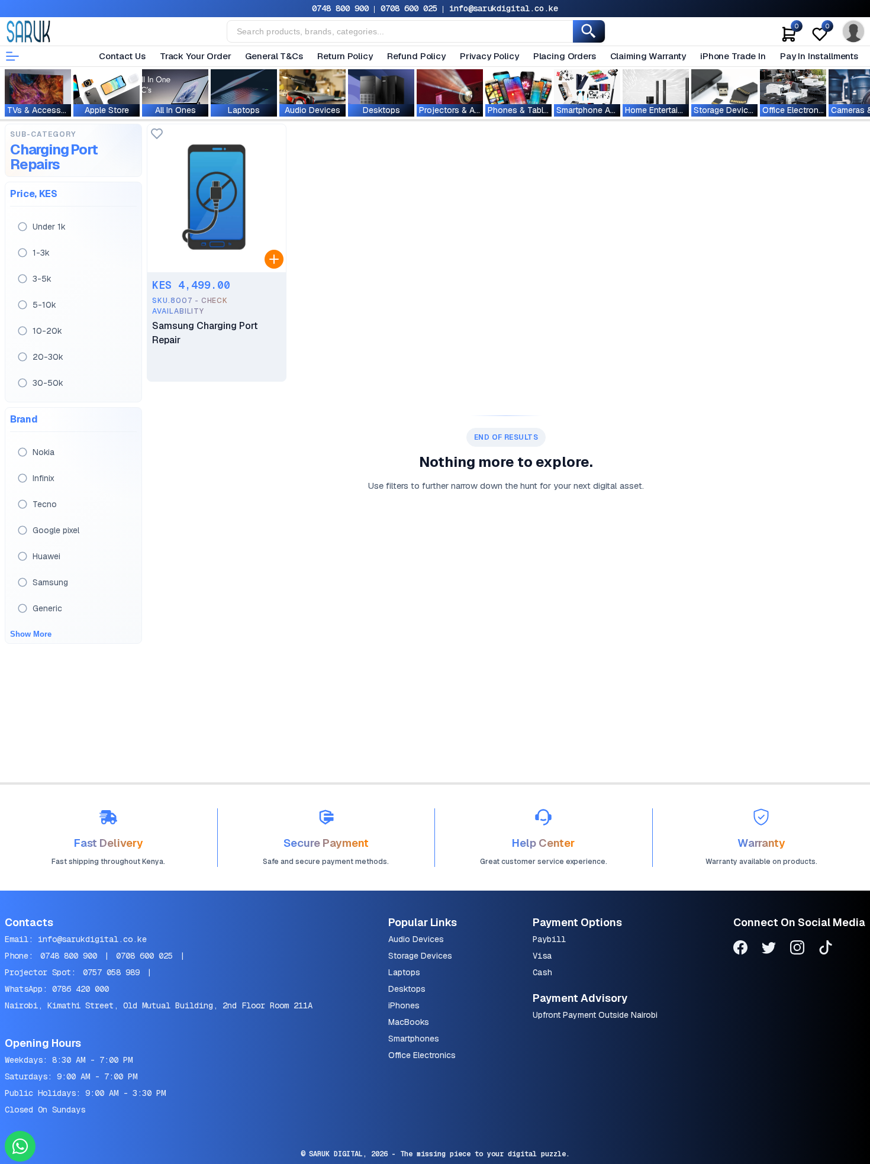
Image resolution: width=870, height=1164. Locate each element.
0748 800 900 (340, 8)
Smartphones (413, 1038)
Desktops (407, 989)
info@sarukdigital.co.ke (503, 8)
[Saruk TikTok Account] (826, 949)
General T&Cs (273, 56)
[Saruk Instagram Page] (797, 949)
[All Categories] (12, 56)
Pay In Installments (819, 56)
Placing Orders (564, 56)
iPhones (404, 1005)
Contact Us (122, 56)
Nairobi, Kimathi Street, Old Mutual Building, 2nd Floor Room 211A (158, 1005)
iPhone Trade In (733, 56)
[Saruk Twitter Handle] (769, 949)
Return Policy (345, 56)
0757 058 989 (111, 972)
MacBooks (408, 1022)
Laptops (404, 972)
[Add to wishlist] (156, 134)
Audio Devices (416, 939)
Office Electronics (422, 1055)
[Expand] (274, 259)
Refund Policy (416, 56)
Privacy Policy (489, 56)
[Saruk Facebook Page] (740, 949)
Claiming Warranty (648, 56)
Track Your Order (195, 56)
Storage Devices (420, 955)
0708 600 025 (409, 8)
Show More (30, 634)
